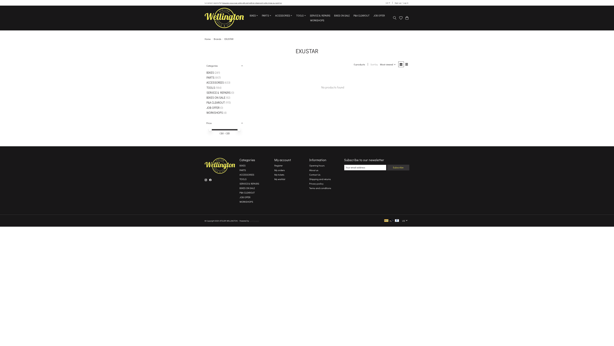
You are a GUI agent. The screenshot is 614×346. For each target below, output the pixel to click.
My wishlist (279, 179)
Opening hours (317, 165)
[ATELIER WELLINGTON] (224, 18)
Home (208, 39)
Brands (217, 39)
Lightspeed (254, 220)
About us (313, 170)
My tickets (279, 174)
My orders (279, 170)
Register (278, 165)
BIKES (210, 72)
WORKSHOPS (317, 20)
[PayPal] (386, 220)
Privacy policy (316, 183)
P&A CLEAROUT (362, 15)
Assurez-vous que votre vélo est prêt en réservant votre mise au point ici (252, 3)
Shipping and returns (320, 179)
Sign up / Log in (401, 3)
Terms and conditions (320, 188)
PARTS (210, 77)
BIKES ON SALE (342, 15)
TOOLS (210, 88)
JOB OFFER (379, 15)
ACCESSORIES (215, 82)
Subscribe (398, 167)
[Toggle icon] (394, 18)
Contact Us (314, 174)
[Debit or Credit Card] (392, 220)
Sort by (374, 64)
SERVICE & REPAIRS (320, 15)
